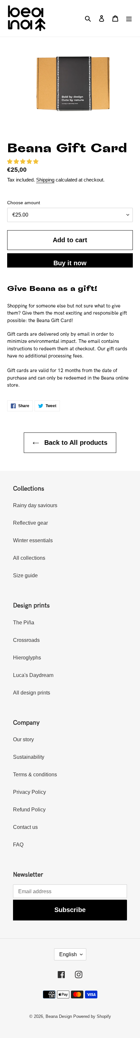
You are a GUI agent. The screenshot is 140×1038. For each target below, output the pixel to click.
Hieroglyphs (27, 657)
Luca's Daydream (33, 675)
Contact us (25, 827)
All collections (29, 558)
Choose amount (23, 202)
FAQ (18, 844)
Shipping (45, 179)
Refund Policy (29, 809)
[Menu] (129, 18)
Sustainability (28, 757)
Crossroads (26, 640)
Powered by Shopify (92, 1016)
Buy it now (70, 263)
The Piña (23, 622)
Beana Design (59, 1016)
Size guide (25, 575)
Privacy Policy (29, 792)
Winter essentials (33, 540)
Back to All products (74, 442)
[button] (22, 161)
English (68, 954)
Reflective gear (30, 523)
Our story (23, 739)
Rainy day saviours (35, 505)
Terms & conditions (35, 774)
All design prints (31, 692)
